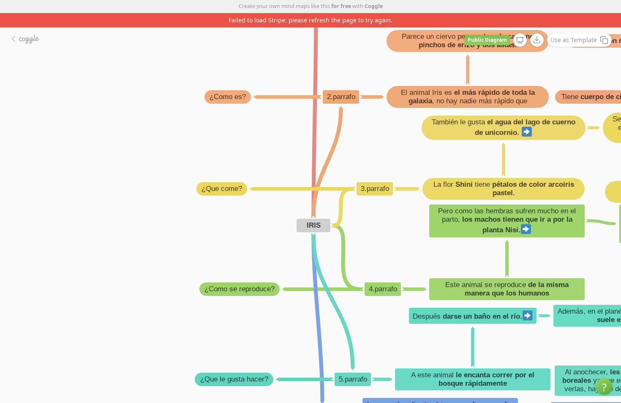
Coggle (374, 6)
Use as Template (573, 40)
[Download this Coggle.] (537, 40)
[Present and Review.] (520, 40)
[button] (604, 386)
